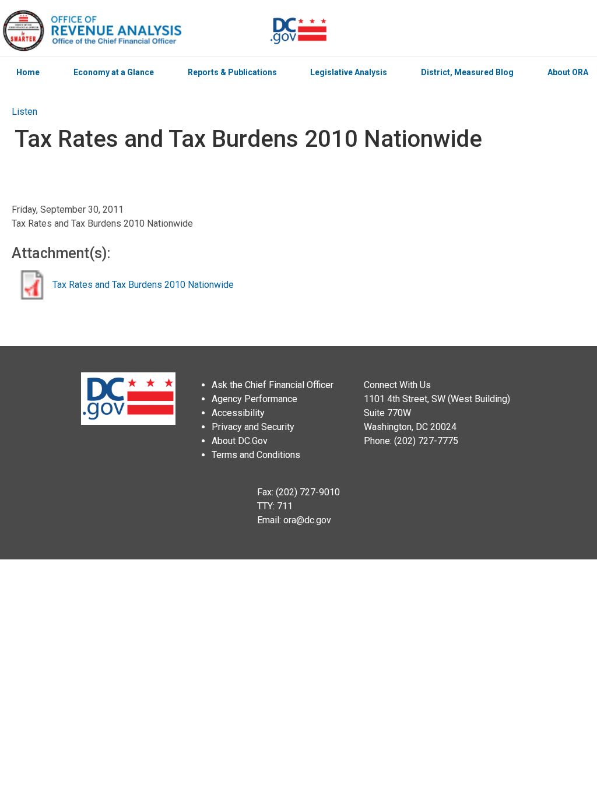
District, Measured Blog (467, 72)
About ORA (567, 72)
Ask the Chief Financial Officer (272, 384)
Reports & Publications (232, 72)
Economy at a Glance (113, 72)
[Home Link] (134, 30)
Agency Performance (254, 398)
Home (28, 72)
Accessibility (238, 412)
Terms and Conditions (256, 454)
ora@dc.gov (307, 520)
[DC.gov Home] (298, 31)
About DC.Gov (240, 440)
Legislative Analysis (348, 72)
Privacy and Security (253, 426)
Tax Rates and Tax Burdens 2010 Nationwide (143, 284)
